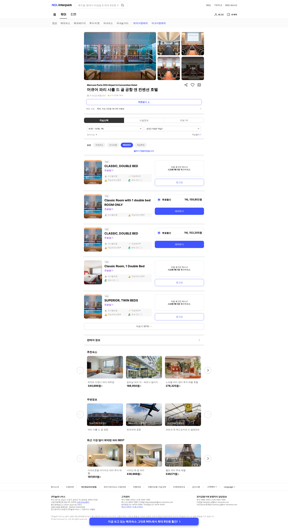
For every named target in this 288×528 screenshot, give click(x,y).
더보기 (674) (142, 326)
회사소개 (55, 487)
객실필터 (196, 134)
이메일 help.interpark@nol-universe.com (156, 502)
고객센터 (211, 487)
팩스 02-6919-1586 (129, 502)
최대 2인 (135, 180)
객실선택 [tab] (103, 120)
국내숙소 (108, 23)
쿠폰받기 (142, 102)
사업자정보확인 (83, 502)
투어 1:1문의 (126, 507)
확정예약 (127, 145)
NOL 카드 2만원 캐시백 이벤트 (110, 108)
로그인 (179, 182)
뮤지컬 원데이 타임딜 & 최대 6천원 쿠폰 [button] (98, 5)
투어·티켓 (94, 23)
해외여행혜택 (140, 23)
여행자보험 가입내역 (157, 487)
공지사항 (196, 487)
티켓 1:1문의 (138, 507)
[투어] (63, 14)
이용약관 (70, 487)
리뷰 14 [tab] (184, 120)
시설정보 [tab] (144, 120)
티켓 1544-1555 (143, 500)
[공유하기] (186, 85)
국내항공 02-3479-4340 (154, 504)
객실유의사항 (113, 180)
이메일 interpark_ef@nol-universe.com (213, 502)
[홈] (54, 14)
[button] (80, 370)
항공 (54, 23)
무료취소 (99, 145)
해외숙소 (65, 23)
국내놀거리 (122, 23)
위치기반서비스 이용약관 (115, 487)
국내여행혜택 (158, 23)
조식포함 (113, 145)
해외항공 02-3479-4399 (131, 504)
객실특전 (141, 145)
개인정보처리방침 (89, 487)
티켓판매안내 (179, 487)
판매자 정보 (93, 340)
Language (228, 487)
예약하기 (179, 211)
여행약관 (137, 487)
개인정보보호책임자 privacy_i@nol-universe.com (217, 504)
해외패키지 (80, 23)
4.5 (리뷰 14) (116, 95)
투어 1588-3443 (128, 500)
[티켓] (73, 14)
